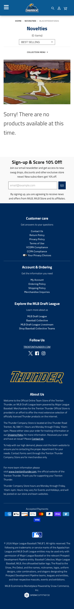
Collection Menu (36, 52)
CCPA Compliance (37, 251)
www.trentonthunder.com (22, 471)
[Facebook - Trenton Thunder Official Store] (37, 353)
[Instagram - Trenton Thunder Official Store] (43, 353)
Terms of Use (37, 243)
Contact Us (37, 231)
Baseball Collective (37, 320)
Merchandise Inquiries (37, 292)
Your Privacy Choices (39, 255)
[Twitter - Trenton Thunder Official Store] (30, 353)
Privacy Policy (37, 239)
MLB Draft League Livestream (37, 324)
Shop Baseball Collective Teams (37, 328)
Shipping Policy (37, 288)
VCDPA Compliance (37, 247)
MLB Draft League (37, 316)
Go (62, 185)
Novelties (30, 20)
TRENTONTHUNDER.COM (37, 347)
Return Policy (37, 235)
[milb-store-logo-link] (37, 538)
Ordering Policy (37, 284)
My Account (37, 279)
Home (18, 20)
